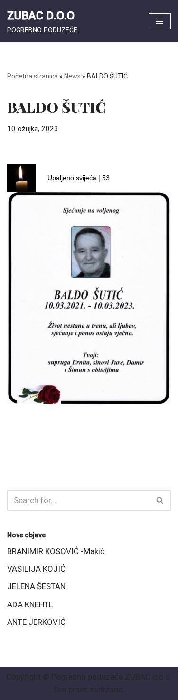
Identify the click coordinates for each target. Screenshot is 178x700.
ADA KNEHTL (30, 604)
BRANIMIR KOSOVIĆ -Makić (55, 551)
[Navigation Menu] (160, 21)
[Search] (160, 500)
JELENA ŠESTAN (36, 586)
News (72, 76)
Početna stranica (32, 76)
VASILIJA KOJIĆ (36, 569)
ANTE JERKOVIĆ (36, 622)
